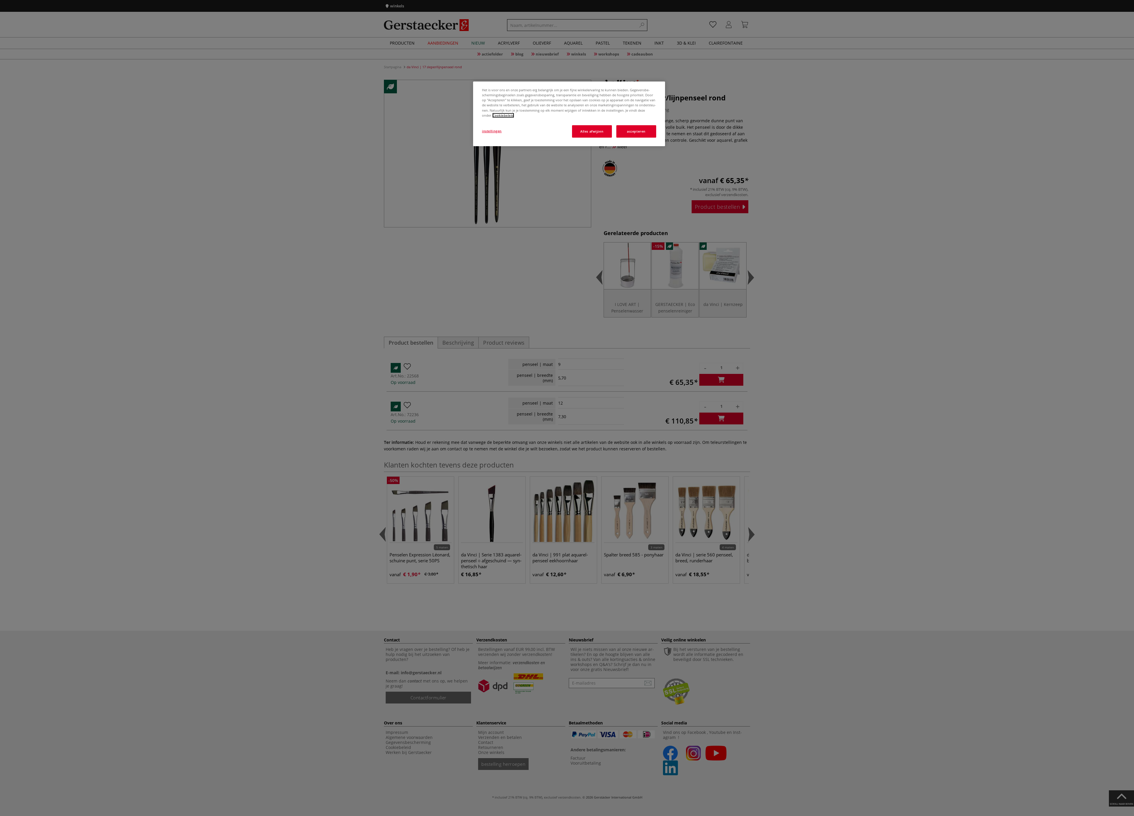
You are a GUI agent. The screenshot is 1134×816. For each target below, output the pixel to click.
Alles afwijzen (591, 131)
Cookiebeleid (503, 115)
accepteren (636, 131)
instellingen (492, 131)
